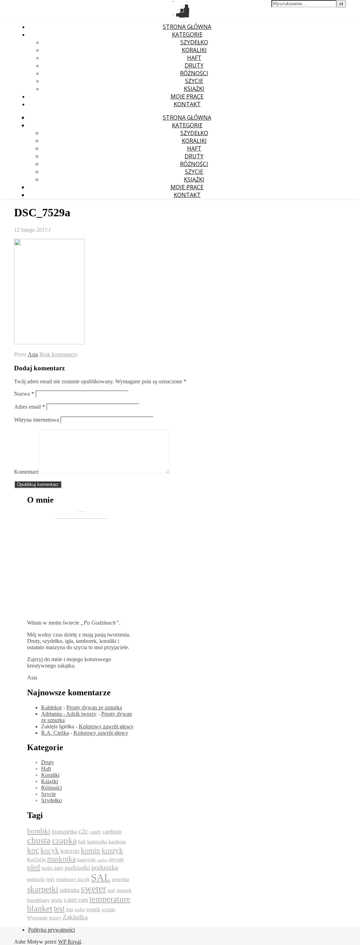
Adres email (29, 407)
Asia (33, 354)
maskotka (61, 859)
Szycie (194, 81)
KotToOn (36, 859)
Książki (194, 88)
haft (82, 841)
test (59, 908)
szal (111, 890)
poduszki (36, 879)
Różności (194, 73)
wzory (55, 917)
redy (50, 879)
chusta (39, 840)
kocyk (49, 850)
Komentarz (26, 472)
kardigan (117, 841)
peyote (116, 859)
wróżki (108, 909)
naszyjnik (86, 859)
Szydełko (194, 42)
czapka (64, 840)
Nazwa (24, 394)
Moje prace (187, 96)
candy (95, 832)
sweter (93, 888)
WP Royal (69, 942)
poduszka (104, 867)
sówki (57, 900)
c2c (83, 831)
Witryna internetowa (36, 420)
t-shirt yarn (76, 900)
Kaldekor (51, 707)
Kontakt (187, 104)
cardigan (112, 832)
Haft (194, 58)
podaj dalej (52, 868)
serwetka (120, 879)
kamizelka (97, 841)
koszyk (112, 850)
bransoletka (64, 832)
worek (93, 909)
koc (33, 850)
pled (33, 867)
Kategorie (187, 34)
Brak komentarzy (58, 354)
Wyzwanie (37, 917)
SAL (100, 877)
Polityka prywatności (51, 930)
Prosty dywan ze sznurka (94, 707)
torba (80, 909)
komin (90, 850)
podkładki (77, 867)
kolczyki (69, 851)
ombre (102, 860)
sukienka (69, 890)
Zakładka (75, 917)
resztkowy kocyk (73, 879)
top (69, 909)
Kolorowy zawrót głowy (106, 726)
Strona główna (187, 27)
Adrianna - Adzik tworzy (69, 714)
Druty (194, 65)
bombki (38, 831)
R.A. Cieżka (55, 733)
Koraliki (194, 50)
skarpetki (42, 889)
